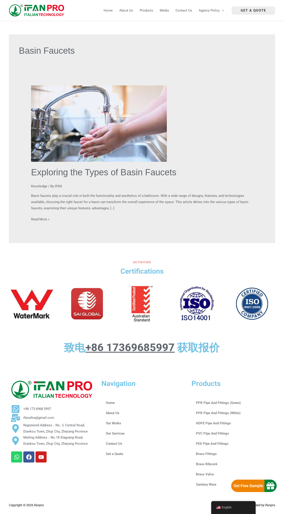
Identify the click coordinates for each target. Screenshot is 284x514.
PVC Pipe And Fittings (212, 433)
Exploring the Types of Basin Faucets (103, 172)
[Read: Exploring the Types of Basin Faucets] (99, 123)
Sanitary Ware (206, 484)
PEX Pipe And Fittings (212, 444)
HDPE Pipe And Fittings (213, 423)
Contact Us (114, 444)
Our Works (113, 423)
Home (110, 403)
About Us (112, 413)
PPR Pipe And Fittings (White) (218, 413)
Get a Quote (114, 454)
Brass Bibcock (206, 464)
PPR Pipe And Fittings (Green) (218, 403)
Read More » (40, 218)
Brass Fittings (206, 454)
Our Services (115, 433)
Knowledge (39, 186)
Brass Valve (205, 474)
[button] (222, 10)
